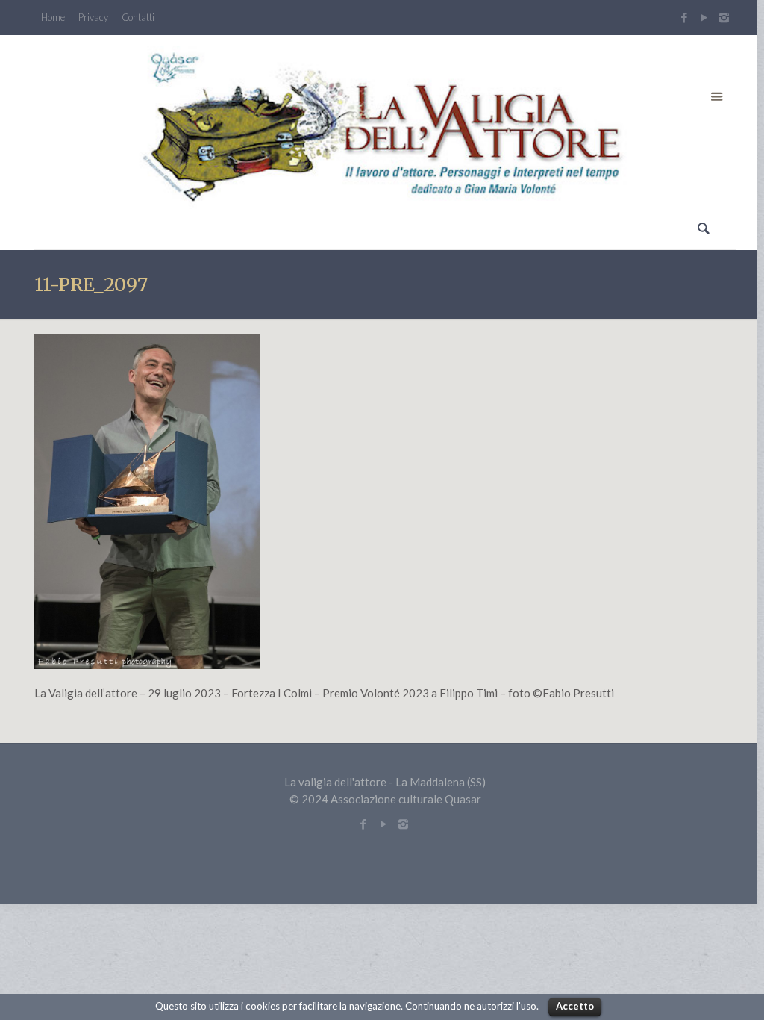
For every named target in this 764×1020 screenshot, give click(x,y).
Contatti (138, 17)
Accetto (575, 1006)
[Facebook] (684, 17)
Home (53, 17)
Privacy (93, 17)
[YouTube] (704, 17)
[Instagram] (726, 17)
